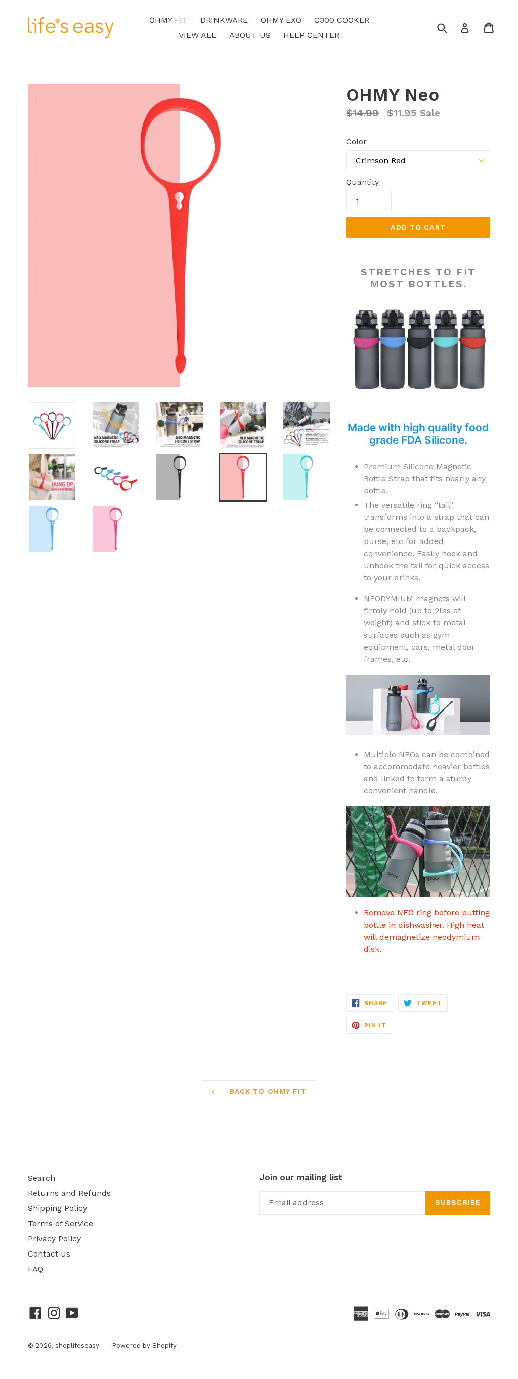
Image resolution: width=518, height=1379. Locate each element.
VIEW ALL (198, 35)
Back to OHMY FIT (266, 1091)
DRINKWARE (224, 20)
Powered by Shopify (144, 1345)
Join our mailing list (300, 1177)
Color (356, 141)
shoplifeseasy (77, 1345)
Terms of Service (60, 1223)
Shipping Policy (57, 1208)
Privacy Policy (54, 1238)
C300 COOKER (341, 20)
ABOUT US (250, 35)
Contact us (49, 1254)
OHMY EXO (281, 20)
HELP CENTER (311, 35)
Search (41, 1178)
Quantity (362, 182)
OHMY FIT (168, 20)
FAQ (36, 1269)
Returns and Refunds (69, 1193)
